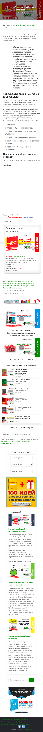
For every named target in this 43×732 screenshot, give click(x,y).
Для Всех (25, 25)
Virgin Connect (29, 281)
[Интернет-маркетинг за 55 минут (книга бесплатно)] (21, 571)
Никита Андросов (10, 286)
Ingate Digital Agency (19, 256)
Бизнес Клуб (28, 729)
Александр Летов (10, 283)
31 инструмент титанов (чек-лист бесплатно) (23, 408)
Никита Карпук (23, 286)
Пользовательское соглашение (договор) (14, 720)
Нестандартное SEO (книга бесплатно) (21, 399)
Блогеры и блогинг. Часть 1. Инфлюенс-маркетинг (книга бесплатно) (21, 372)
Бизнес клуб (17, 25)
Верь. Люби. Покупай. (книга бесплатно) (22, 380)
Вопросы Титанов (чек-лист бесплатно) (23, 389)
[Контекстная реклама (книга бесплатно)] (21, 625)
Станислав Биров (16, 288)
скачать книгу (29, 217)
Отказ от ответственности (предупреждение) (15, 724)
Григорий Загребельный (26, 283)
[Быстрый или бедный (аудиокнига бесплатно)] (21, 520)
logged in (15, 434)
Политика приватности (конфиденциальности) (16, 722)
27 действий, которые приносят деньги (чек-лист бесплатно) (23, 418)
